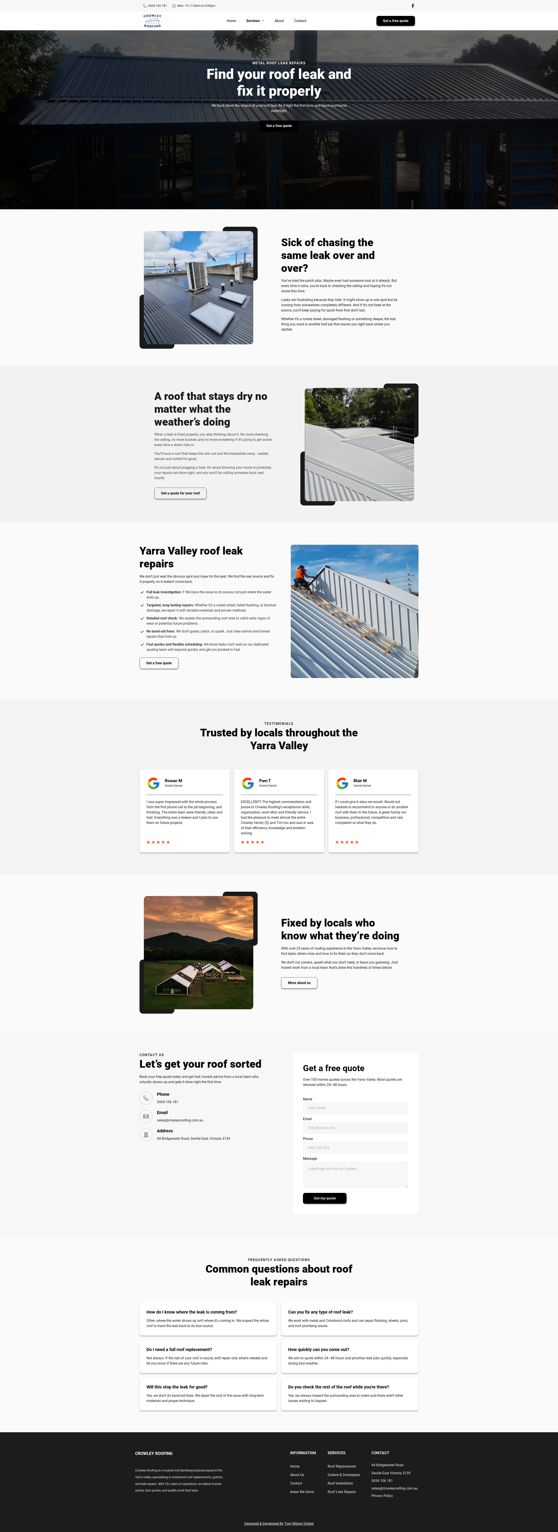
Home (231, 21)
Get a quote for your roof (180, 493)
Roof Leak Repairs (342, 1492)
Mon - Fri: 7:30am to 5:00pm (196, 5)
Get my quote (325, 1198)
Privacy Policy (382, 1496)
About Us (297, 1475)
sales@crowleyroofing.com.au (180, 1120)
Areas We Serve (302, 1492)
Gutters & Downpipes (344, 1475)
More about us (299, 983)
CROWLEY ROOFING (154, 1453)
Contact (300, 21)
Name (307, 1099)
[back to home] (152, 21)
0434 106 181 (157, 5)
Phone (308, 1139)
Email (307, 1119)
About (279, 21)
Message (310, 1159)
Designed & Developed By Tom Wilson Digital (279, 1524)
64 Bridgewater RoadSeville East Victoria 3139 (390, 1469)
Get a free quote (395, 21)
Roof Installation (340, 1483)
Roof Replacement (342, 1466)
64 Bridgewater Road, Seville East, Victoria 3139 (193, 1138)
